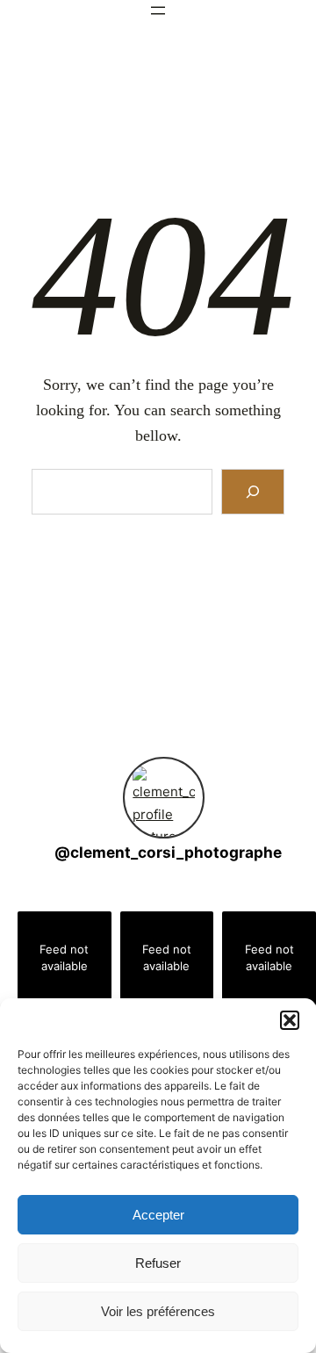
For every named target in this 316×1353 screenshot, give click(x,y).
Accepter (158, 1214)
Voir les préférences (158, 1311)
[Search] (253, 491)
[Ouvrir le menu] (158, 10)
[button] (289, 1020)
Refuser (158, 1263)
